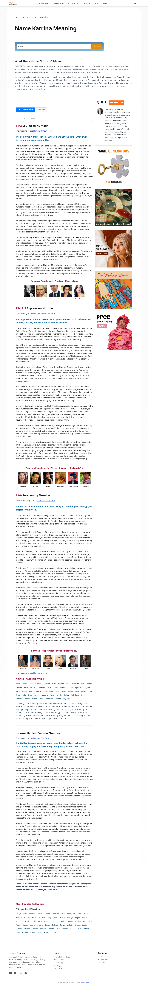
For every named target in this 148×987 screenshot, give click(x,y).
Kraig (77, 691)
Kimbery (58, 698)
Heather (19, 917)
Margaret (71, 914)
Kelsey (36, 695)
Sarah (79, 914)
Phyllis (77, 917)
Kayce (83, 684)
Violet (25, 914)
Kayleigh (66, 698)
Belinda (55, 925)
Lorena (79, 928)
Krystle (87, 687)
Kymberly (79, 687)
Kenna (45, 691)
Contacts (101, 962)
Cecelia (65, 928)
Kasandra (46, 684)
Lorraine (47, 921)
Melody (70, 925)
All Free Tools (103, 960)
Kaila (24, 695)
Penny (18, 925)
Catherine (87, 914)
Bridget (77, 925)
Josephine (19, 921)
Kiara (49, 687)
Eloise (58, 928)
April (27, 921)
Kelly (51, 691)
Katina (31, 684)
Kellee (68, 684)
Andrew (40, 914)
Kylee (18, 695)
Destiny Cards (58, 3)
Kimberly (33, 687)
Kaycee (61, 684)
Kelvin (34, 698)
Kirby (41, 698)
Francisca (47, 932)
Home (17, 17)
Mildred (27, 917)
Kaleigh (42, 687)
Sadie (84, 925)
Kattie (83, 691)
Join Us (100, 957)
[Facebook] (10, 973)
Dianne (25, 925)
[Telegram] (26, 973)
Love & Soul (43, 3)
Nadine (27, 928)
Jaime (18, 932)
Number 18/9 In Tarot (46, 500)
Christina (41, 917)
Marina (25, 932)
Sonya (62, 925)
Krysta (70, 691)
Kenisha (59, 695)
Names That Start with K (30, 678)
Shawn (32, 932)
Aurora (32, 914)
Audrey (63, 921)
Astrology (86, 3)
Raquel (72, 928)
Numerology (73, 3)
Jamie (40, 921)
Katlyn (57, 691)
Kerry (90, 691)
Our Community (25, 109)
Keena (27, 698)
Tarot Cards (58, 968)
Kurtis (54, 684)
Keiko (38, 691)
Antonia (43, 928)
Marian (78, 921)
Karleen (55, 687)
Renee (70, 921)
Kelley (66, 695)
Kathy (49, 917)
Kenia (52, 695)
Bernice (56, 921)
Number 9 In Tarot (41, 673)
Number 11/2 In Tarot (42, 131)
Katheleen (75, 695)
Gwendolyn (87, 921)
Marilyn (70, 917)
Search (97, 46)
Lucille (33, 921)
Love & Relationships (62, 957)
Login (135, 3)
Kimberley (49, 698)
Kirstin (24, 684)
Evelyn (18, 914)
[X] (20, 973)
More (105, 3)
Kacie (18, 691)
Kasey (64, 691)
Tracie (55, 932)
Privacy (88, 982)
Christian (55, 914)
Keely (62, 687)
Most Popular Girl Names (30, 904)
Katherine (19, 698)
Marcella (19, 928)
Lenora (39, 932)
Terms (83, 982)
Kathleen (69, 687)
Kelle (26, 687)
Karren (38, 684)
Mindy (86, 928)
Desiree (35, 928)
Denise (55, 917)
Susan (63, 914)
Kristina (40, 925)
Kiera (18, 684)
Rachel (62, 917)
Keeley (24, 691)
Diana (84, 917)
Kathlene (44, 695)
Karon (30, 695)
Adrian (47, 914)
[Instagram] (15, 973)
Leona (32, 925)
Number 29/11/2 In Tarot (44, 313)
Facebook (40, 109)
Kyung (83, 695)
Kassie (89, 684)
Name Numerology (41, 17)
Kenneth (75, 684)
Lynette (51, 928)
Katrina (31, 691)
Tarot (96, 3)
